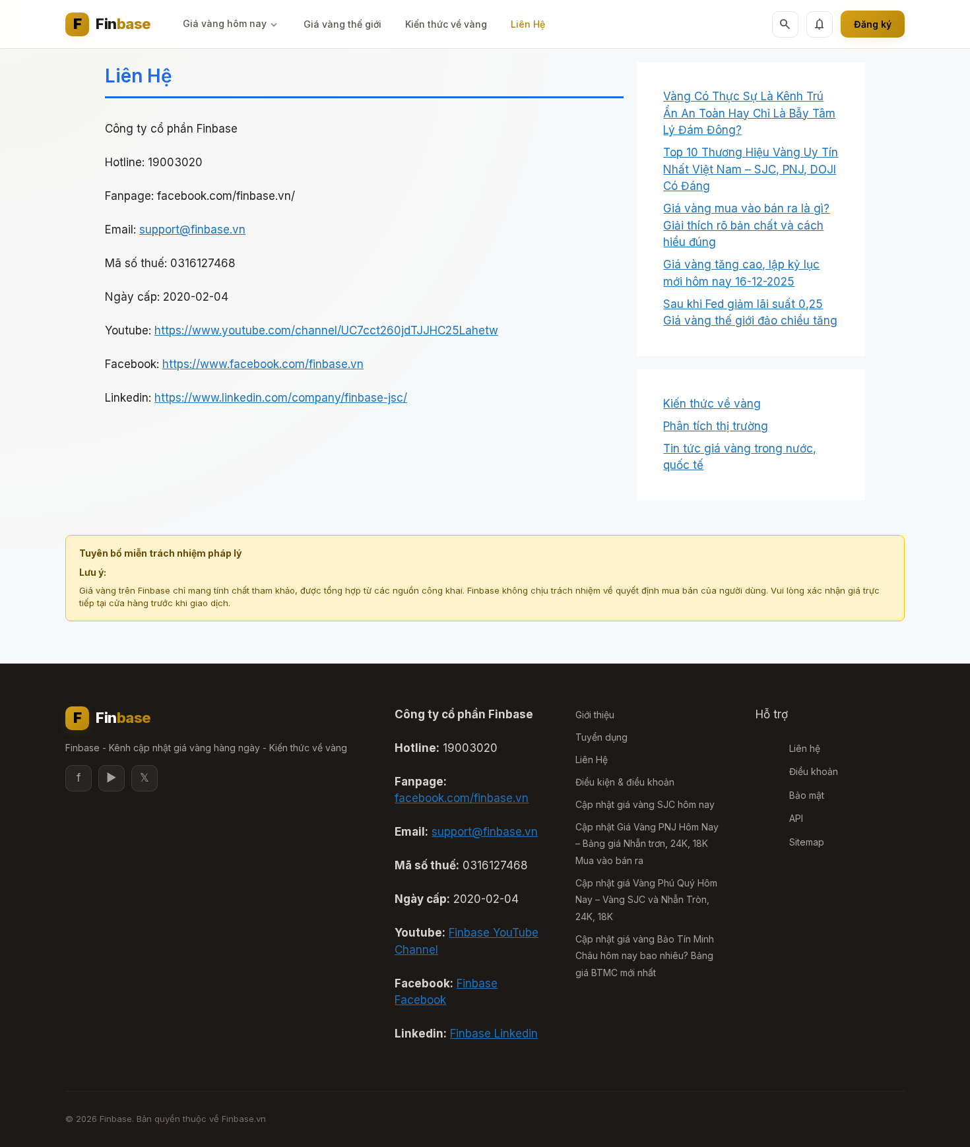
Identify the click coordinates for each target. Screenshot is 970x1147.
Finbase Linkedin (494, 1033)
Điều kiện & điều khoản (624, 782)
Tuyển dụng (601, 737)
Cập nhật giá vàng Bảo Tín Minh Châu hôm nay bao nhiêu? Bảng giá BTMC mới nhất (644, 955)
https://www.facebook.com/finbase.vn (263, 364)
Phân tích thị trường (715, 426)
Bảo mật (806, 795)
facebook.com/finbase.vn (462, 798)
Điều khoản (813, 771)
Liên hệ (804, 748)
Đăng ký (872, 24)
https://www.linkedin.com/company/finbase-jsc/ (280, 397)
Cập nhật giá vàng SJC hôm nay (645, 804)
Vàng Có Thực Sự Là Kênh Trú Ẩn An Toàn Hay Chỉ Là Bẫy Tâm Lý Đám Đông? (749, 113)
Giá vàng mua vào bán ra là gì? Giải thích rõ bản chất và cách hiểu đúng (746, 225)
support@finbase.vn (192, 229)
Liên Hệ (528, 24)
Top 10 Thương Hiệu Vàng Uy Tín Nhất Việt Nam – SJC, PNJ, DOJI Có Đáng (750, 169)
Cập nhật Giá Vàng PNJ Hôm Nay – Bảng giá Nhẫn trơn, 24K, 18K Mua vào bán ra (647, 843)
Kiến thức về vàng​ (446, 24)
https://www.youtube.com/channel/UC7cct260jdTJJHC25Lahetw (326, 330)
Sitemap (806, 842)
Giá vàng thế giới (342, 24)
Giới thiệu (594, 714)
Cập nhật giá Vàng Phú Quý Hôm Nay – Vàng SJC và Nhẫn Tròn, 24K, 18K (646, 899)
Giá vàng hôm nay (225, 23)
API (796, 818)
